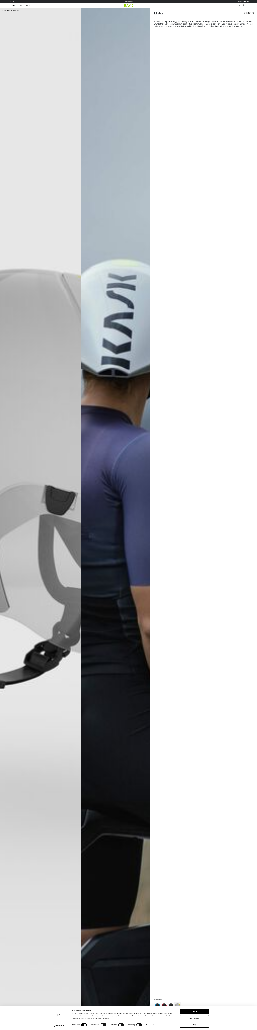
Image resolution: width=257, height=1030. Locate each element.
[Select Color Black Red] (164, 1006)
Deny (194, 1024)
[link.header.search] (240, 5)
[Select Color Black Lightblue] (157, 1006)
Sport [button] (14, 5)
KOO (14, 1)
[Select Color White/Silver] (177, 1006)
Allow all (194, 1011)
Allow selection (194, 1018)
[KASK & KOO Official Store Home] (128, 5)
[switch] (103, 1024)
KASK (10, 1)
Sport (8, 10)
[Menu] (8, 5)
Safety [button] (20, 5)
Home (3, 10)
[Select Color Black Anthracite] (171, 1006)
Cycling (13, 10)
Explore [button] (27, 5)
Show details (150, 1025)
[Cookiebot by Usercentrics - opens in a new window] (59, 1026)
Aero (18, 10)
